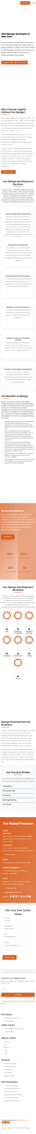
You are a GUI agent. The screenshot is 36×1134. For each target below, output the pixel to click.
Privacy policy (19, 1128)
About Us (10, 1128)
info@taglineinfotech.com (12, 892)
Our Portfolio (22, 62)
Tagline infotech (9, 1032)
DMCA (4, 1122)
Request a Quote (8, 62)
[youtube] (30, 896)
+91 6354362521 (9, 1021)
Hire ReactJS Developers (11, 1101)
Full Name (7, 918)
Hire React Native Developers (13, 1095)
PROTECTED (6, 1124)
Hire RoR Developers (10, 1092)
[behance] (24, 896)
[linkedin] (16, 896)
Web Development (10, 1066)
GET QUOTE (25, 3)
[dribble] (27, 896)
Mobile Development (10, 1063)
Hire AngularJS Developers (12, 1088)
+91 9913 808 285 (9, 855)
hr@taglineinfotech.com (11, 1018)
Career (4, 1128)
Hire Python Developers (11, 1085)
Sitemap (27, 1128)
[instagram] (13, 896)
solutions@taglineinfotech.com (14, 1029)
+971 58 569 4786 (10, 888)
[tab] (18, 786)
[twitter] (19, 896)
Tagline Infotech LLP (22, 1120)
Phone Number (8, 926)
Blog (5, 1044)
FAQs (5, 1051)
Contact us (8, 537)
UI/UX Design (8, 1073)
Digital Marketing (9, 1076)
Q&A (5, 1054)
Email (6, 934)
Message (7, 942)
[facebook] (11, 896)
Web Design (8, 1070)
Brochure (7, 1048)
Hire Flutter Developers (11, 1098)
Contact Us (7, 1041)
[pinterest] (22, 896)
